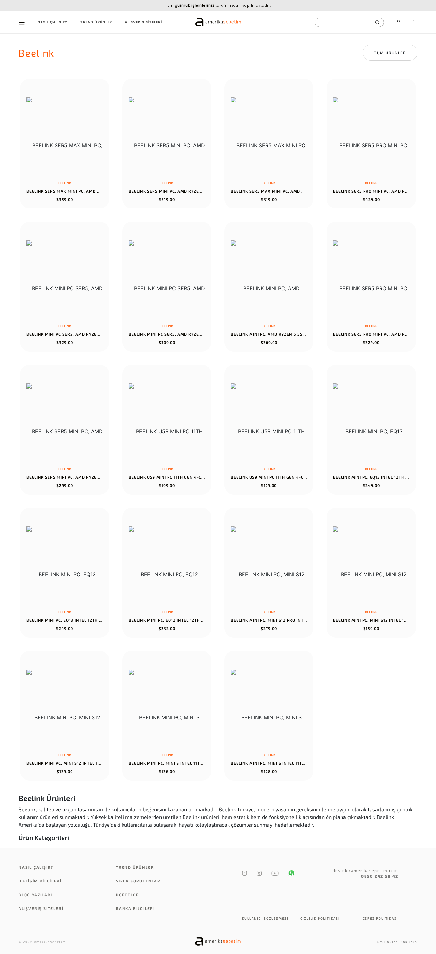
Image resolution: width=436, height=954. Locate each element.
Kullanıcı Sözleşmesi (265, 918)
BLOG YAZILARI (35, 894)
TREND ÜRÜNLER (96, 22)
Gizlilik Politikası (320, 918)
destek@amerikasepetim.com (365, 870)
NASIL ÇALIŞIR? (52, 22)
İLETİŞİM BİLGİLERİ (40, 881)
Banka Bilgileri (135, 908)
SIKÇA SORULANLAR (138, 881)
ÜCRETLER (127, 894)
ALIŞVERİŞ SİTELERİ (143, 22)
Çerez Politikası (380, 918)
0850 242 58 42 (379, 876)
